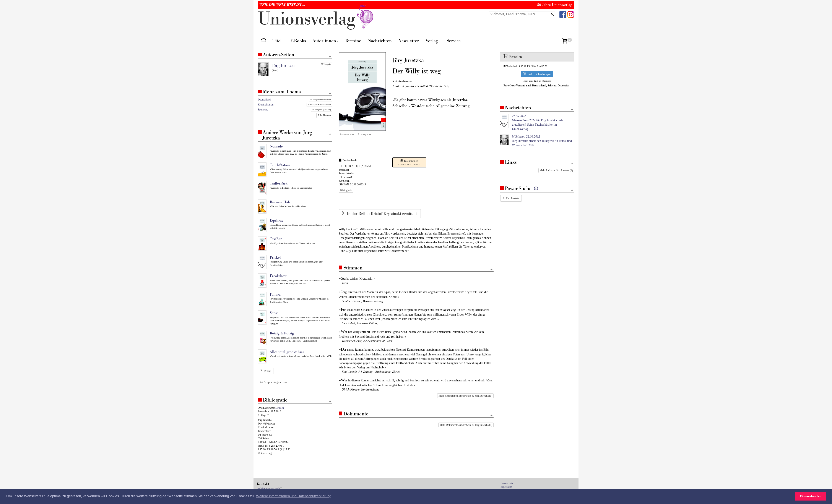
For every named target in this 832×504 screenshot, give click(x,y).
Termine (353, 41)
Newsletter (408, 41)
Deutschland (264, 99)
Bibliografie (346, 190)
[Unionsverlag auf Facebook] (562, 14)
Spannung (263, 109)
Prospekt (327, 64)
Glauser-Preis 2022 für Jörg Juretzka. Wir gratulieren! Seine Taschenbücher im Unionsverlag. (537, 122)
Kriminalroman (265, 104)
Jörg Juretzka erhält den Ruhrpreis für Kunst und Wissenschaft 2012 (542, 141)
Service (454, 41)
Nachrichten (380, 41)
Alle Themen (324, 115)
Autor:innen (324, 41)
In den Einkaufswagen (538, 74)
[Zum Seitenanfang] (491, 269)
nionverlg (309, 19)
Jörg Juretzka (512, 198)
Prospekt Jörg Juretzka (275, 382)
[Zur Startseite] (263, 41)
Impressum (506, 486)
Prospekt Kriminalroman (320, 105)
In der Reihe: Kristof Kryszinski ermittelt (382, 213)
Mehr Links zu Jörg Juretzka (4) (556, 170)
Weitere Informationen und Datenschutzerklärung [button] (293, 496)
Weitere (267, 371)
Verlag (432, 41)
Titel (277, 41)
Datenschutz (506, 483)
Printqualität (365, 134)
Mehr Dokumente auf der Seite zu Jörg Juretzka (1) (466, 424)
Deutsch (279, 407)
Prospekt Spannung (322, 110)
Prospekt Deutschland (321, 100)
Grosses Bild (348, 134)
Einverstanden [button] (810, 496)
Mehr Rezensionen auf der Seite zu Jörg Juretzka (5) (465, 395)
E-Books (298, 41)
